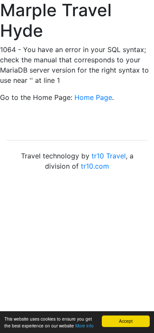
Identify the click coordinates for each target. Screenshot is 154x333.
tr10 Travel (109, 156)
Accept (126, 321)
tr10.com (95, 166)
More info (84, 325)
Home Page (93, 97)
